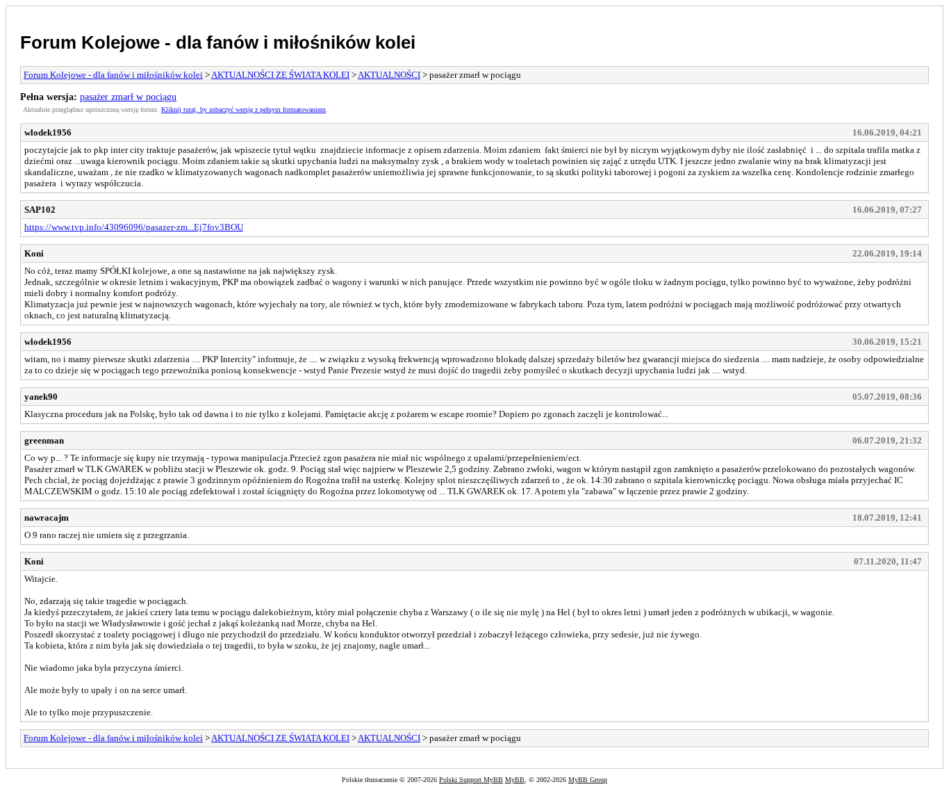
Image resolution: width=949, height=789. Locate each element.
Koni (34, 253)
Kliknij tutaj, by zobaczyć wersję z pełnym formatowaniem (243, 109)
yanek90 (41, 396)
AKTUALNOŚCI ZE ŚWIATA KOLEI (280, 75)
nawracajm (46, 517)
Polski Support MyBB (471, 779)
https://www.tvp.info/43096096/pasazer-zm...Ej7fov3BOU (133, 227)
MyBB (515, 779)
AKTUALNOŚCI (389, 75)
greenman (44, 440)
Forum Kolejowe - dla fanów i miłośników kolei (217, 42)
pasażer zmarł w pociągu (128, 96)
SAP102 (40, 209)
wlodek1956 (48, 132)
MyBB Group (587, 779)
